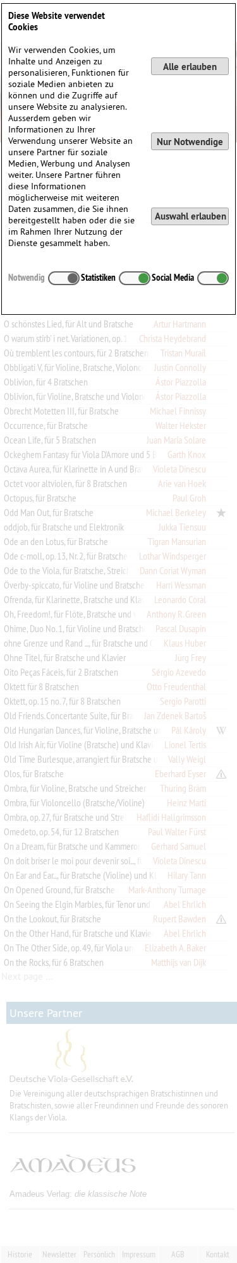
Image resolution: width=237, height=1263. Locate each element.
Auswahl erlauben (190, 216)
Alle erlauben (190, 67)
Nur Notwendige (190, 142)
